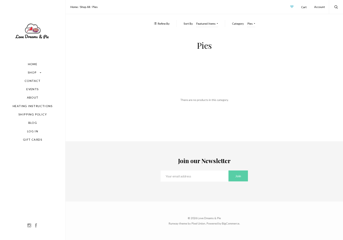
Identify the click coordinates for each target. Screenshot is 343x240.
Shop (33, 72)
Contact (33, 80)
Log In (32, 131)
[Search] (336, 7)
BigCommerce (230, 223)
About (33, 97)
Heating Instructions (33, 106)
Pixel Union (198, 223)
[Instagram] (29, 225)
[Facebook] (36, 225)
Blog (32, 122)
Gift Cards (32, 139)
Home (33, 64)
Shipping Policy (32, 114)
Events (32, 89)
